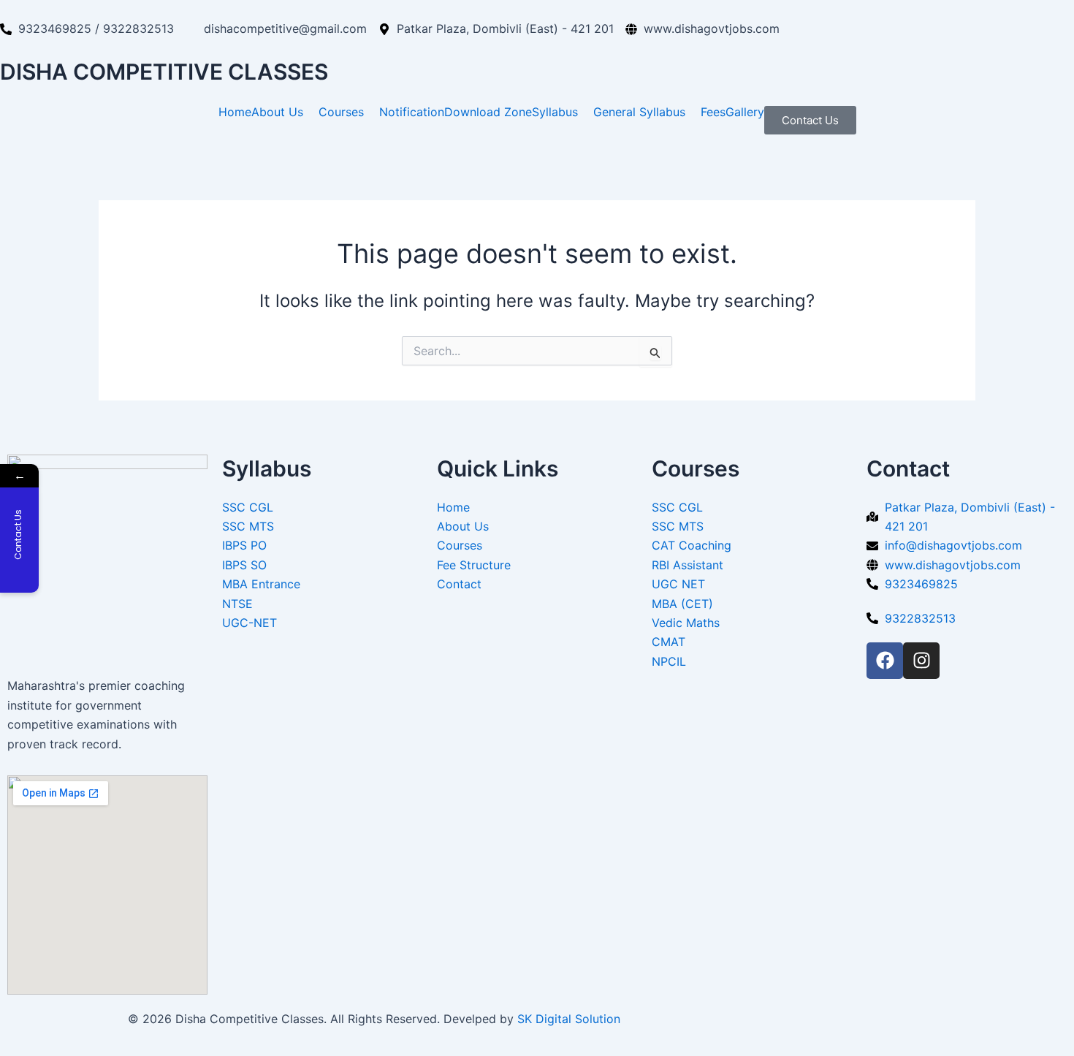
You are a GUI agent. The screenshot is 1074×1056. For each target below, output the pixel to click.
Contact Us (810, 120)
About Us (277, 112)
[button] (285, 112)
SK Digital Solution (568, 1018)
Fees (713, 112)
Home (234, 112)
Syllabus (555, 112)
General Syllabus (639, 112)
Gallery (744, 112)
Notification (411, 112)
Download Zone (488, 112)
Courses (341, 112)
